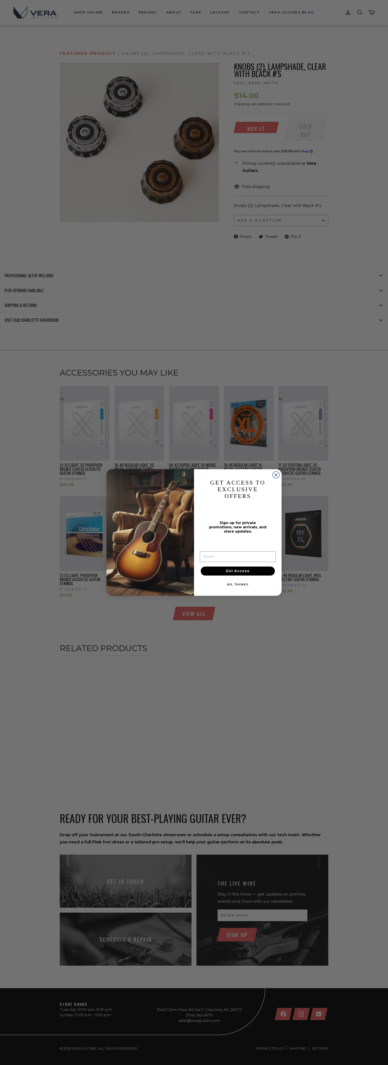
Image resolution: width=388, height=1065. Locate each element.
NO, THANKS (238, 584)
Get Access (238, 571)
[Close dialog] (276, 474)
